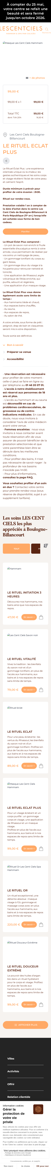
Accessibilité (15, 359)
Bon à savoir (14, 344)
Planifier (25, 231)
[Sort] (46, 546)
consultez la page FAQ (17, 477)
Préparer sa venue (18, 351)
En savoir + (30, 617)
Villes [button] (10, 1058)
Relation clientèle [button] (18, 1096)
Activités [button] (13, 1071)
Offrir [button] (10, 1084)
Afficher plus (27, 1025)
